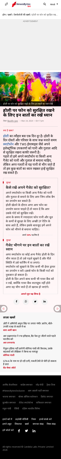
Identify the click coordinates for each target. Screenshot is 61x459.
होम (4, 14)
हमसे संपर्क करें (45, 419)
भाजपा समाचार (9, 396)
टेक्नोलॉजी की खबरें (22, 14)
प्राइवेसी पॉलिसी (21, 419)
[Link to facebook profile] (19, 431)
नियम (33, 419)
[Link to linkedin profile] (34, 431)
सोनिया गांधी (8, 355)
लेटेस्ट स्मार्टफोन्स (26, 402)
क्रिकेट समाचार (47, 396)
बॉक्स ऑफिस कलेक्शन (28, 396)
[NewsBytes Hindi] (21, 4)
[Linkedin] (44, 302)
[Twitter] (35, 302)
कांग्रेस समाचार (26, 384)
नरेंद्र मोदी (39, 384)
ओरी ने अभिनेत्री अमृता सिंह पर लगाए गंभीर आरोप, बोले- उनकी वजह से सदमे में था (28, 325)
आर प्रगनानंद (9, 342)
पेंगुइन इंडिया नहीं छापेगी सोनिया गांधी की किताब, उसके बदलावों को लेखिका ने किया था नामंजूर (28, 350)
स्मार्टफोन (8, 144)
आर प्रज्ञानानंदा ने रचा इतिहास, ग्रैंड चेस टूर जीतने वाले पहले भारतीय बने (29, 338)
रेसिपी (16, 408)
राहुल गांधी (7, 408)
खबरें (10, 14)
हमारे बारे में (7, 419)
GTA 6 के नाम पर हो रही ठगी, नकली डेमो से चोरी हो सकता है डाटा (29, 363)
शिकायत (18, 423)
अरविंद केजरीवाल (10, 384)
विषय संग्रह (51, 423)
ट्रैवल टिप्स (51, 384)
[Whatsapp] (26, 302)
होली (6, 136)
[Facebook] (16, 302)
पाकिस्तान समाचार (43, 402)
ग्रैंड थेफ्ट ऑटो (9, 367)
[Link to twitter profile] (26, 431)
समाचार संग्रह (38, 423)
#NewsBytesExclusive (14, 390)
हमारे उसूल (7, 423)
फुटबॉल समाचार (9, 402)
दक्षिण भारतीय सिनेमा (31, 408)
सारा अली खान (9, 330)
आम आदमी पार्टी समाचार (38, 390)
